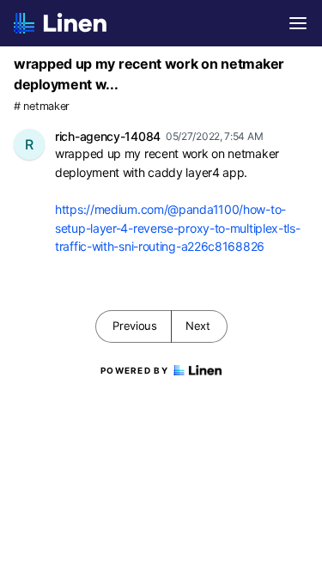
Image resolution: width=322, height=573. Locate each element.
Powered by (134, 370)
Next (197, 325)
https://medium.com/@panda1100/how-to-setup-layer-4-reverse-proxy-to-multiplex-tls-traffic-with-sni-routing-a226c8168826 (178, 227)
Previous (134, 325)
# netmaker (42, 106)
